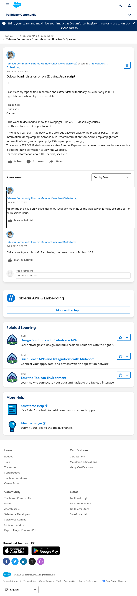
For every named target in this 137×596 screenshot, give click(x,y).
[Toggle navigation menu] (129, 15)
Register (92, 23)
